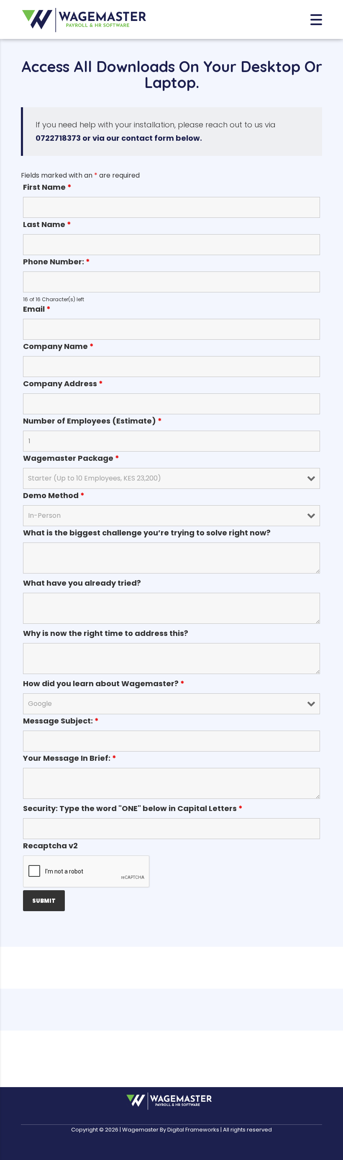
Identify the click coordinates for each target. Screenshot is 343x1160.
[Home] (83, 19)
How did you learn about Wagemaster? (103, 683)
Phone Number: (56, 262)
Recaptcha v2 (50, 846)
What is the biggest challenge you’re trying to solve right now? (147, 533)
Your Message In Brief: (69, 758)
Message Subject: (61, 721)
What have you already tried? (82, 583)
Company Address (63, 384)
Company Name (58, 346)
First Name (47, 187)
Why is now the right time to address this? (105, 633)
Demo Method (53, 495)
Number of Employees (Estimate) (92, 421)
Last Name (47, 224)
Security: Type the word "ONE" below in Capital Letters (133, 808)
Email (37, 309)
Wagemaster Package (71, 458)
